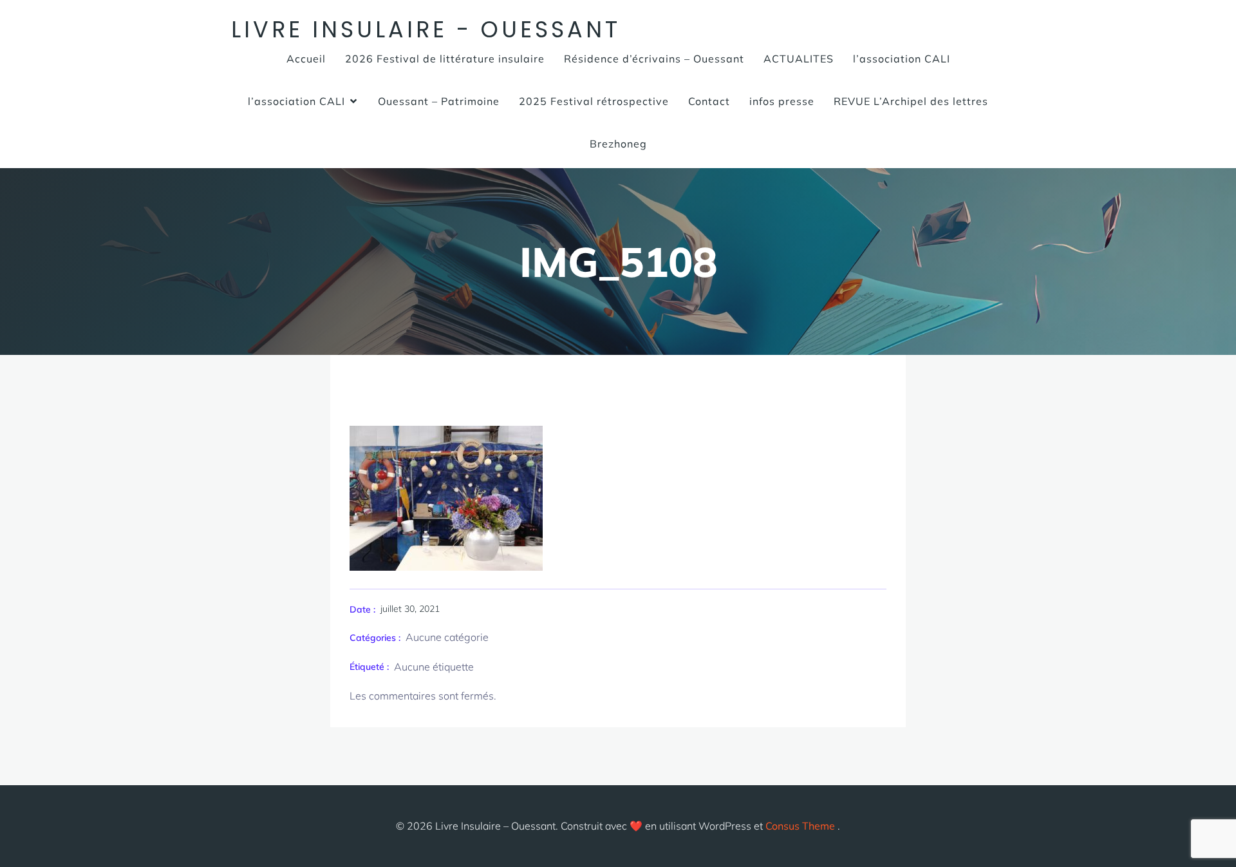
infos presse (781, 101)
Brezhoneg (618, 143)
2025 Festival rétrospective (594, 101)
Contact (709, 101)
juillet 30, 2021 (410, 609)
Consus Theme (800, 825)
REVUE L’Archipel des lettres (911, 101)
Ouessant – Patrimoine (439, 101)
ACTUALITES (798, 58)
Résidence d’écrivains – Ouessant (654, 58)
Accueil (306, 58)
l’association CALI (901, 58)
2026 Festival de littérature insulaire (445, 58)
